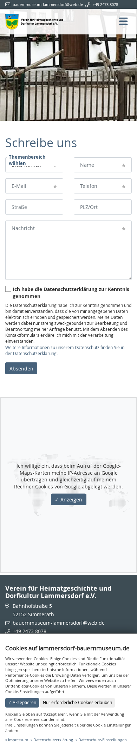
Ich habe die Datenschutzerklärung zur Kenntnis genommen (71, 293)
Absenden (21, 368)
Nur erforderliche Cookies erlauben (77, 702)
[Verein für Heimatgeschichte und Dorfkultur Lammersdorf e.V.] (34, 21)
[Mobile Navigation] (125, 21)
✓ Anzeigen (68, 499)
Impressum (18, 739)
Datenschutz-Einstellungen (102, 739)
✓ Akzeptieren (22, 702)
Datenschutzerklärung (53, 739)
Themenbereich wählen (27, 160)
